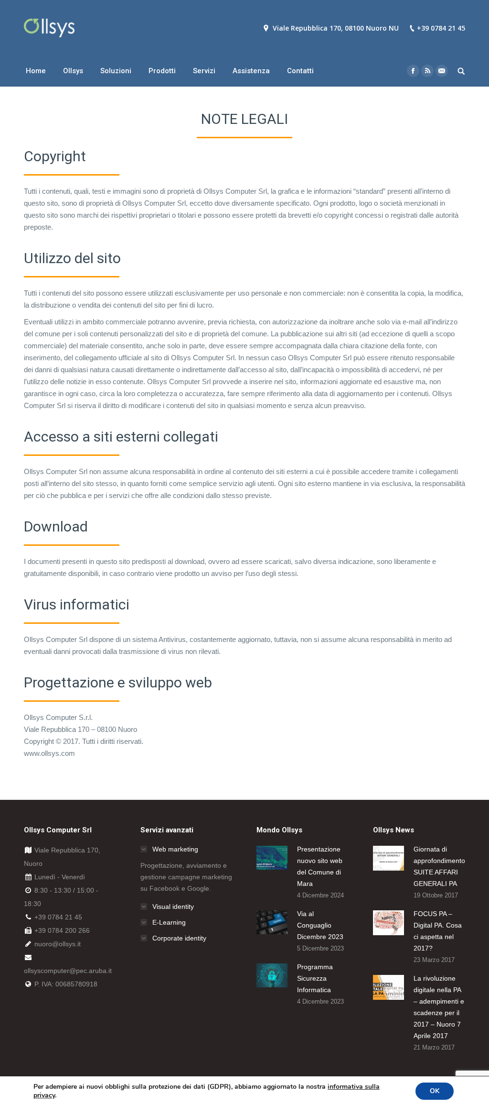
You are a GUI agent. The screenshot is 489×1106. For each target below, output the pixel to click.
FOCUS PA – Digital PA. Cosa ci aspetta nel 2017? (438, 931)
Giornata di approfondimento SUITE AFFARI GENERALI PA (439, 866)
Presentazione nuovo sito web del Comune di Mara (319, 866)
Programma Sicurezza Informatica (315, 978)
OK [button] (434, 1090)
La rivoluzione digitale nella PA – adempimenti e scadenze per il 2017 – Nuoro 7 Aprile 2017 (439, 1007)
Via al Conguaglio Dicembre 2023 (320, 925)
